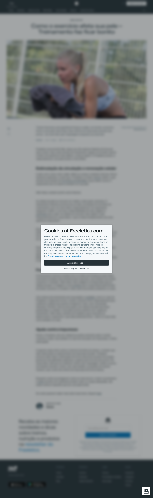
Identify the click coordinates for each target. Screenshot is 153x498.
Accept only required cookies (76, 268)
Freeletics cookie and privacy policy (64, 256)
